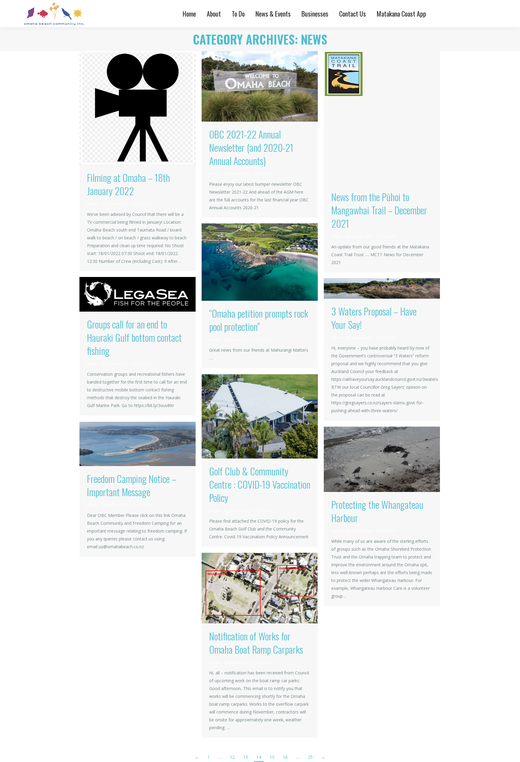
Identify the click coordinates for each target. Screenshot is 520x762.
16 (285, 757)
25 (310, 757)
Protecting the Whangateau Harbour (377, 511)
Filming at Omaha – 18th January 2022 (128, 184)
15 (272, 757)
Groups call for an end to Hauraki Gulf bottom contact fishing (134, 337)
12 (232, 757)
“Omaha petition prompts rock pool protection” (258, 320)
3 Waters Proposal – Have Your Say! (373, 317)
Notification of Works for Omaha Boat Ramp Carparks (256, 642)
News (92, 204)
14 (258, 757)
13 (245, 757)
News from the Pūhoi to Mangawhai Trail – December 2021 (379, 210)
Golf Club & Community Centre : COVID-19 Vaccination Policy (259, 484)
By (115, 204)
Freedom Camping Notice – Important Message (131, 485)
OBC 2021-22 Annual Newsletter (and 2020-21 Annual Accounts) (251, 147)
